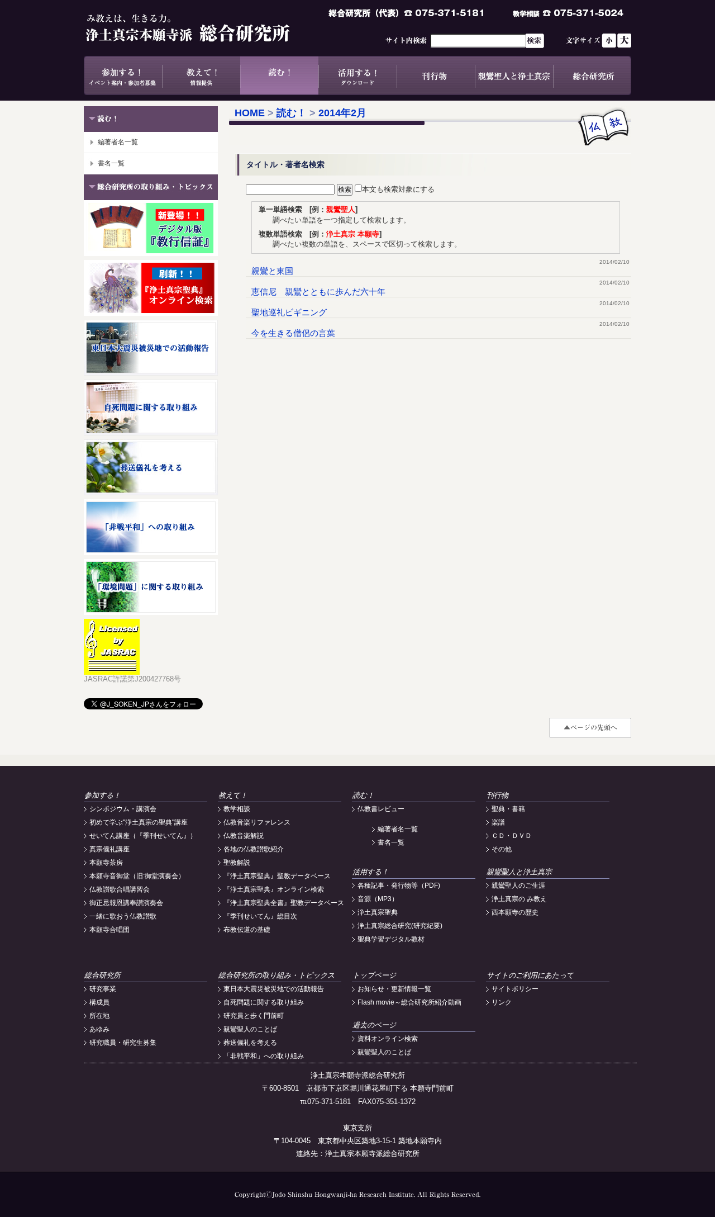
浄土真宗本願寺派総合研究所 (204, 28)
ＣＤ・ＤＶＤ (512, 836)
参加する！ (123, 75)
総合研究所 (592, 75)
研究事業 (102, 989)
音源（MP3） (378, 899)
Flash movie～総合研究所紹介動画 (409, 1002)
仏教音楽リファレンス (256, 822)
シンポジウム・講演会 (122, 809)
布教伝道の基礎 (246, 930)
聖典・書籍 (508, 809)
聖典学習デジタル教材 (391, 939)
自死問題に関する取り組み (263, 1002)
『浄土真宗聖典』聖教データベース (277, 876)
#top (590, 728)
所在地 (99, 1016)
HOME (250, 113)
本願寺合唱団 (109, 930)
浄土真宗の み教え (519, 899)
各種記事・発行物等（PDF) (399, 885)
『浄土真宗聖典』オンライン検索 (273, 889)
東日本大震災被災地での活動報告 (273, 989)
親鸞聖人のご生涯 (518, 885)
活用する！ (357, 75)
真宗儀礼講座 (109, 849)
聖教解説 (236, 862)
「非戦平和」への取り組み (263, 1056)
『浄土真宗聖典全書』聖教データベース (283, 903)
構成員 (99, 1002)
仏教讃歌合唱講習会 (119, 889)
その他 (502, 849)
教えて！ (201, 75)
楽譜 (498, 822)
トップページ (374, 975)
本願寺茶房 (106, 862)
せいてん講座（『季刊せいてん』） (143, 836)
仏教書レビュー (381, 809)
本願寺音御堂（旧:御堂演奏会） (137, 876)
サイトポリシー (515, 989)
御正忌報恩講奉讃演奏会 (126, 903)
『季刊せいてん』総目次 (260, 916)
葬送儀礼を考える (250, 1042)
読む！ (279, 75)
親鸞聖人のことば (250, 1029)
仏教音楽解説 (243, 836)
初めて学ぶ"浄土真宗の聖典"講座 (138, 822)
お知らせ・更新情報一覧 (394, 989)
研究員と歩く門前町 (253, 1016)
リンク (502, 1002)
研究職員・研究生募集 (122, 1042)
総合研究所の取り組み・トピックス (276, 975)
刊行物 (436, 75)
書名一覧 (111, 163)
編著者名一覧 (118, 142)
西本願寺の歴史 (515, 912)
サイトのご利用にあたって (530, 975)
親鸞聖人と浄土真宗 (514, 75)
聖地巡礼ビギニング (289, 312)
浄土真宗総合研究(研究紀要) (400, 926)
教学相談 (236, 809)
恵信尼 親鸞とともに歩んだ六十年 (318, 291)
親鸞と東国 (272, 271)
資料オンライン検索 (388, 1039)
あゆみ (99, 1029)
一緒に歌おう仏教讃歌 (122, 916)
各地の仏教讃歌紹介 (253, 849)
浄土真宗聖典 (378, 912)
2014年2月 (342, 113)
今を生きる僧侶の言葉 (293, 333)
